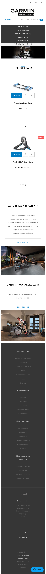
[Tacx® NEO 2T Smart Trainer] (23, 146)
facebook (23, 533)
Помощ (23, 383)
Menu (9, 19)
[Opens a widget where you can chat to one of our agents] (37, 570)
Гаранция (23, 470)
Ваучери (23, 397)
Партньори (23, 401)
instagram (23, 537)
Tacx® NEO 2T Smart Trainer (23, 162)
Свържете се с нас (23, 466)
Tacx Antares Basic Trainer (23, 103)
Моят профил (23, 428)
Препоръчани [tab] (23, 68)
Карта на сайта (23, 479)
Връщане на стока (23, 474)
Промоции (23, 405)
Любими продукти (23, 440)
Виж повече (23, 242)
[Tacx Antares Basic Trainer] (23, 87)
